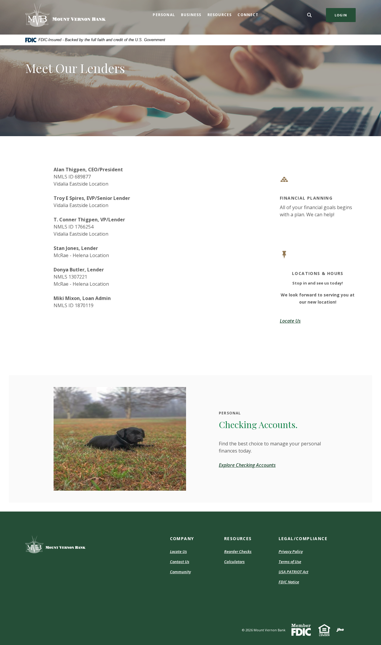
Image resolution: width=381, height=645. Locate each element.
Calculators (234, 561)
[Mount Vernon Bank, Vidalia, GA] (65, 15)
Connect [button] (248, 14)
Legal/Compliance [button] (303, 538)
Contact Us (179, 561)
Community (180, 571)
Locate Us (178, 551)
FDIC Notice (289, 582)
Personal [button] (164, 14)
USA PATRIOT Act (293, 571)
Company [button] (182, 538)
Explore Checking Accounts (247, 465)
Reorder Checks (238, 551)
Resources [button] (219, 14)
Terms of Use (290, 561)
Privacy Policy (291, 551)
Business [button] (191, 14)
